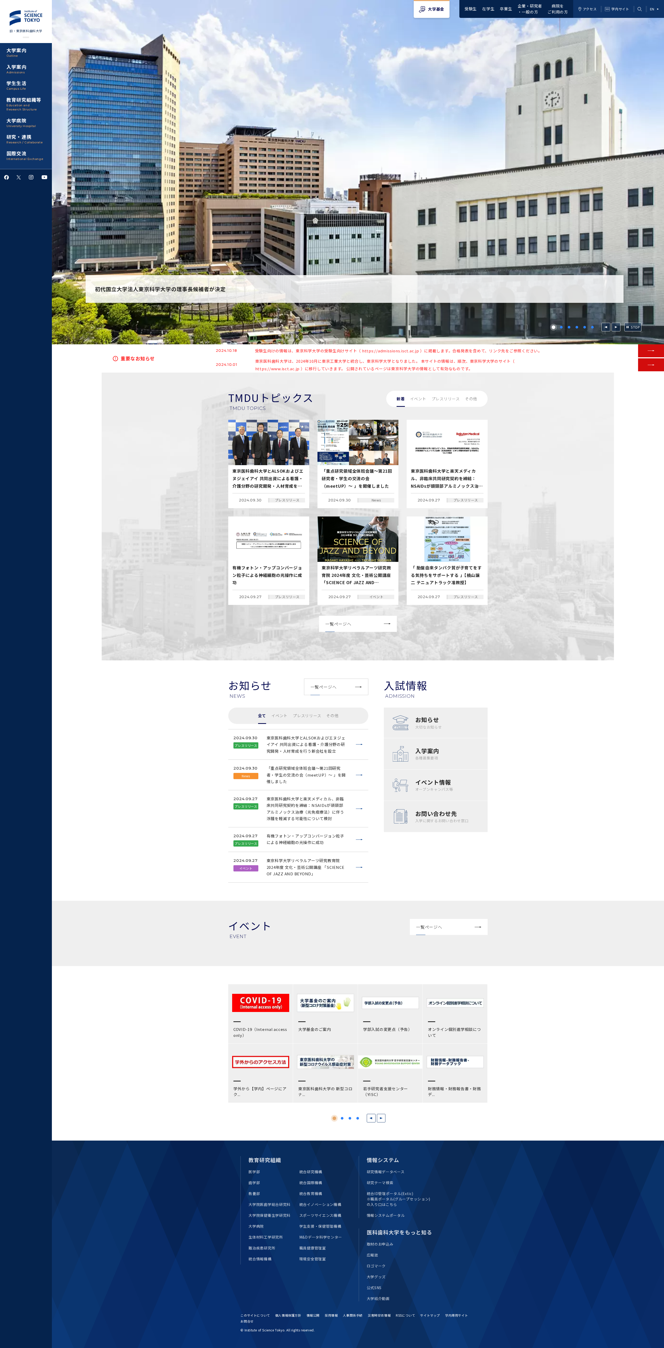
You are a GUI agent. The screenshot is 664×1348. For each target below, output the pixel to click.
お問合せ (246, 1321)
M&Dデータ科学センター (320, 1237)
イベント (418, 398)
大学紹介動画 (378, 1298)
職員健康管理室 (312, 1248)
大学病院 (21, 122)
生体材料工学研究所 (265, 1237)
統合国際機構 (310, 1182)
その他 (471, 398)
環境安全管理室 (312, 1258)
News (376, 500)
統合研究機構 (310, 1171)
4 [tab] (577, 327)
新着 (401, 398)
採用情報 (331, 1315)
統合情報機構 (259, 1258)
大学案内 (16, 52)
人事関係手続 (353, 1315)
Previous (605, 327)
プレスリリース (446, 398)
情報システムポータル (386, 1215)
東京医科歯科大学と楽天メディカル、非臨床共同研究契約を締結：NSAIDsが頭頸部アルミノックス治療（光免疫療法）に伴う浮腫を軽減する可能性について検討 (305, 808)
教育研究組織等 (23, 103)
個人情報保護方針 (288, 1315)
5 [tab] (585, 327)
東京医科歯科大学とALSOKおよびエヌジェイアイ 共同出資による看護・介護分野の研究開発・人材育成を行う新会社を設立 (306, 744)
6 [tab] (592, 327)
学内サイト (620, 8)
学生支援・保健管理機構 (320, 1226)
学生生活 (16, 85)
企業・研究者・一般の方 (530, 9)
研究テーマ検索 (380, 1182)
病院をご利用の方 (558, 9)
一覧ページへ (338, 624)
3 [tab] (569, 327)
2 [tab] (561, 327)
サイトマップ (430, 1315)
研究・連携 (24, 138)
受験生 (471, 8)
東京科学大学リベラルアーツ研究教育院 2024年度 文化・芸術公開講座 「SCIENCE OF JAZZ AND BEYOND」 (305, 867)
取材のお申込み (380, 1244)
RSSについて (405, 1315)
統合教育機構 (310, 1193)
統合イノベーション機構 (320, 1204)
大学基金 (436, 9)
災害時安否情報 (379, 1315)
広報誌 (372, 1255)
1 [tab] (553, 327)
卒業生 (506, 8)
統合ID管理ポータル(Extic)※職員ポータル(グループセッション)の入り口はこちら (399, 1199)
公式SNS (374, 1287)
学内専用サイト (456, 1315)
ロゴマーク (376, 1265)
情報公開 (313, 1315)
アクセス (590, 8)
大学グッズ (376, 1276)
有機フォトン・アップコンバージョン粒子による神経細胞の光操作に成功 (305, 839)
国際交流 (24, 155)
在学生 (488, 8)
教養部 (254, 1193)
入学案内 (16, 68)
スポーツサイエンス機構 (320, 1215)
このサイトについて (255, 1315)
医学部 (254, 1171)
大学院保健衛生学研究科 (269, 1215)
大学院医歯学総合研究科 (269, 1204)
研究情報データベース (386, 1171)
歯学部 (254, 1182)
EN (652, 8)
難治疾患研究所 (261, 1248)
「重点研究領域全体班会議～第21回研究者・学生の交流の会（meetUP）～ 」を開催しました (306, 774)
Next (616, 327)
